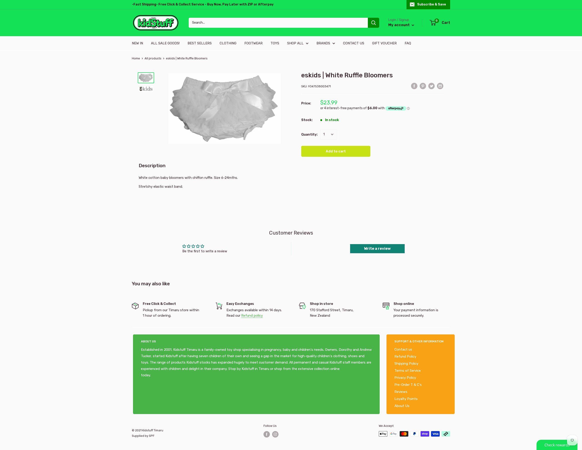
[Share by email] (440, 86)
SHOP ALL (295, 43)
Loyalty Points (406, 399)
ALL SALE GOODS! (165, 43)
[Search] (373, 23)
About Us (401, 406)
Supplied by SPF (143, 435)
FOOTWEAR (253, 43)
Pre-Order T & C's (408, 385)
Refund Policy (405, 356)
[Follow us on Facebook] (266, 434)
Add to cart (336, 151)
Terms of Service (407, 371)
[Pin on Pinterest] (423, 86)
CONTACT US (353, 43)
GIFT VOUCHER (384, 43)
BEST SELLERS (200, 43)
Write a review (377, 248)
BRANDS (323, 43)
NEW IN (137, 43)
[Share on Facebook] (414, 86)
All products (153, 58)
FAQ (408, 43)
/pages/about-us (164, 375)
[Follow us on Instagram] (275, 434)
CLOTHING (228, 43)
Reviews (400, 392)
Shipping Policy (406, 364)
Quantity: (309, 134)
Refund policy (252, 315)
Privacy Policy (405, 378)
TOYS (275, 43)
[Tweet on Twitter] (431, 86)
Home (136, 58)
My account (399, 25)
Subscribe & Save (431, 4)
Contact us (403, 349)
